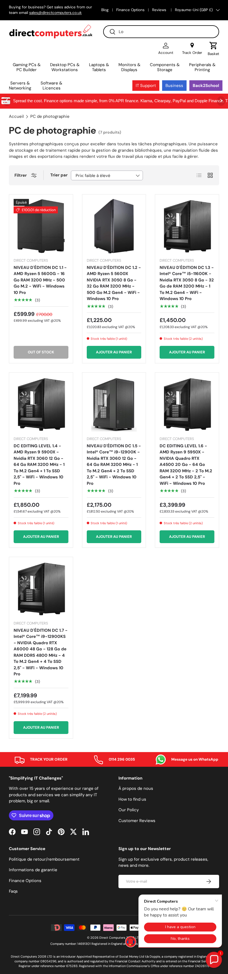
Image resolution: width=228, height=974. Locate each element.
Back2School (206, 85)
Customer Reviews (136, 820)
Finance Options (130, 10)
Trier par (59, 175)
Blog (105, 10)
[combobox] (161, 31)
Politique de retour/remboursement (44, 859)
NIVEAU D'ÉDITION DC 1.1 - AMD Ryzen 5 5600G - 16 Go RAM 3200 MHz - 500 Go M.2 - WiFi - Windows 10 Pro (40, 280)
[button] (213, 49)
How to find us (132, 799)
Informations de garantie (33, 870)
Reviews (159, 10)
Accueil (16, 116)
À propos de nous (135, 788)
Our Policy (128, 810)
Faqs (13, 891)
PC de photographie (50, 116)
